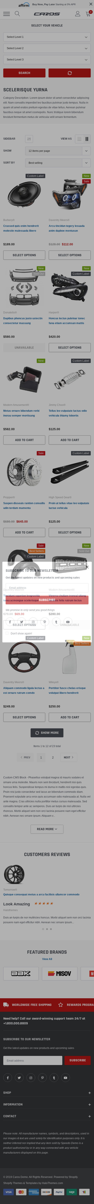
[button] (87, 567)
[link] (10, 621)
